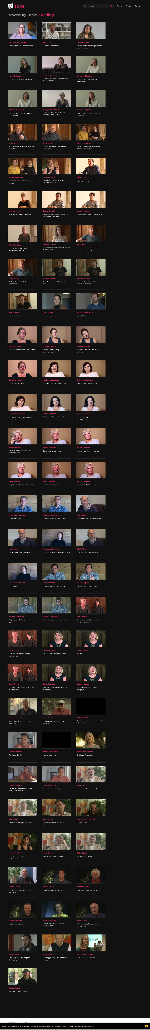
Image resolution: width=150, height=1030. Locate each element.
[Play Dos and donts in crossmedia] (91, 781)
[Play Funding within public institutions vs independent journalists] (91, 274)
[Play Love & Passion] (91, 308)
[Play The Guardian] (22, 578)
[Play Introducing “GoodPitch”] (91, 949)
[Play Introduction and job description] (56, 375)
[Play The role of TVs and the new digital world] (91, 206)
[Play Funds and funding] (22, 308)
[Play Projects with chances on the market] (22, 477)
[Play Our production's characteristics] (91, 375)
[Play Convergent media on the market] (91, 510)
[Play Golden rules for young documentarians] (56, 341)
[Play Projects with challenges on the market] (22, 612)
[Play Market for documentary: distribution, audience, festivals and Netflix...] (56, 71)
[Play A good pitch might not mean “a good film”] (22, 713)
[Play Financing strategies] (56, 308)
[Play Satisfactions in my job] (56, 477)
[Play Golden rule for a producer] (56, 443)
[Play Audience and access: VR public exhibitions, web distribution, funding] (91, 240)
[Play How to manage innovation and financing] (91, 105)
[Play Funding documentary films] (22, 983)
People (129, 6)
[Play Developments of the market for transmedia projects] (91, 612)
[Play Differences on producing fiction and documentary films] (22, 443)
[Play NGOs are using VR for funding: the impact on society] (22, 139)
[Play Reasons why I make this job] (91, 578)
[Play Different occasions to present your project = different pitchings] (91, 713)
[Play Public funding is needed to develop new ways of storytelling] (22, 274)
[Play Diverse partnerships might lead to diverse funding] (91, 37)
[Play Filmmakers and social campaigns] (22, 814)
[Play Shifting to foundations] (91, 747)
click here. (50, 1026)
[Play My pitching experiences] (22, 916)
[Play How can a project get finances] (91, 443)
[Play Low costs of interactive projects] (91, 544)
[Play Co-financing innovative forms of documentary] (91, 71)
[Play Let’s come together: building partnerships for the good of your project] (56, 240)
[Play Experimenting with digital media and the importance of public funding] (56, 206)
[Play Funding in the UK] (22, 747)
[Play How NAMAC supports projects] (22, 206)
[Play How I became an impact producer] (56, 645)
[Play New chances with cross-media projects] (91, 341)
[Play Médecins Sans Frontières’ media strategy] (22, 173)
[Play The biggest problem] (22, 375)
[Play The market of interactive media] (22, 71)
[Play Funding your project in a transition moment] (56, 949)
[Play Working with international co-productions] (91, 916)
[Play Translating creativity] (91, 848)
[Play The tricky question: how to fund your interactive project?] (56, 916)
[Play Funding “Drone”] (91, 814)
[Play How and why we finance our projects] (56, 544)
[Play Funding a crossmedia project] (56, 882)
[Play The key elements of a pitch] (56, 781)
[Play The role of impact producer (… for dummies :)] (56, 679)
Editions (139, 6)
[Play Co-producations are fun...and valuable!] (56, 713)
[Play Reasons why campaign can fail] (56, 578)
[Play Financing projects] (22, 510)
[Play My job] (91, 645)
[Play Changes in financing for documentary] (91, 409)
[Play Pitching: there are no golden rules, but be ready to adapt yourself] (22, 848)
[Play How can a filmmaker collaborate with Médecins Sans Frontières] (91, 139)
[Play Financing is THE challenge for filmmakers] (22, 949)
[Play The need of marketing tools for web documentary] (22, 679)
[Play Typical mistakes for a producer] (91, 477)
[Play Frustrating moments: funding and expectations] (22, 645)
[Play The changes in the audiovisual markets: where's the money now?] (22, 781)
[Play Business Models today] (56, 37)
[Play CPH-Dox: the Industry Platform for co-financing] (22, 105)
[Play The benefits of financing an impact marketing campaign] (56, 173)
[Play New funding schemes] (56, 747)
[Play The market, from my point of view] (56, 612)
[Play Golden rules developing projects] (56, 510)
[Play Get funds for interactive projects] (22, 544)
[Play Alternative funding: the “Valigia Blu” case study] (56, 274)
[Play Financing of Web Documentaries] (22, 37)
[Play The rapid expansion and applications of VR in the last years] (56, 139)
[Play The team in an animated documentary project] (22, 240)
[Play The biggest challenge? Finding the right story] (22, 882)
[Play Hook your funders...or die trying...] (91, 882)
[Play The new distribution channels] (56, 848)
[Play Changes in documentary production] (22, 341)
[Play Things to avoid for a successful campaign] (91, 679)
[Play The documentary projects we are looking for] (22, 409)
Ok (146, 1026)
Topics (120, 6)
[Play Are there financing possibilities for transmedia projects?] (56, 409)
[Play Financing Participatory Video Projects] (56, 814)
